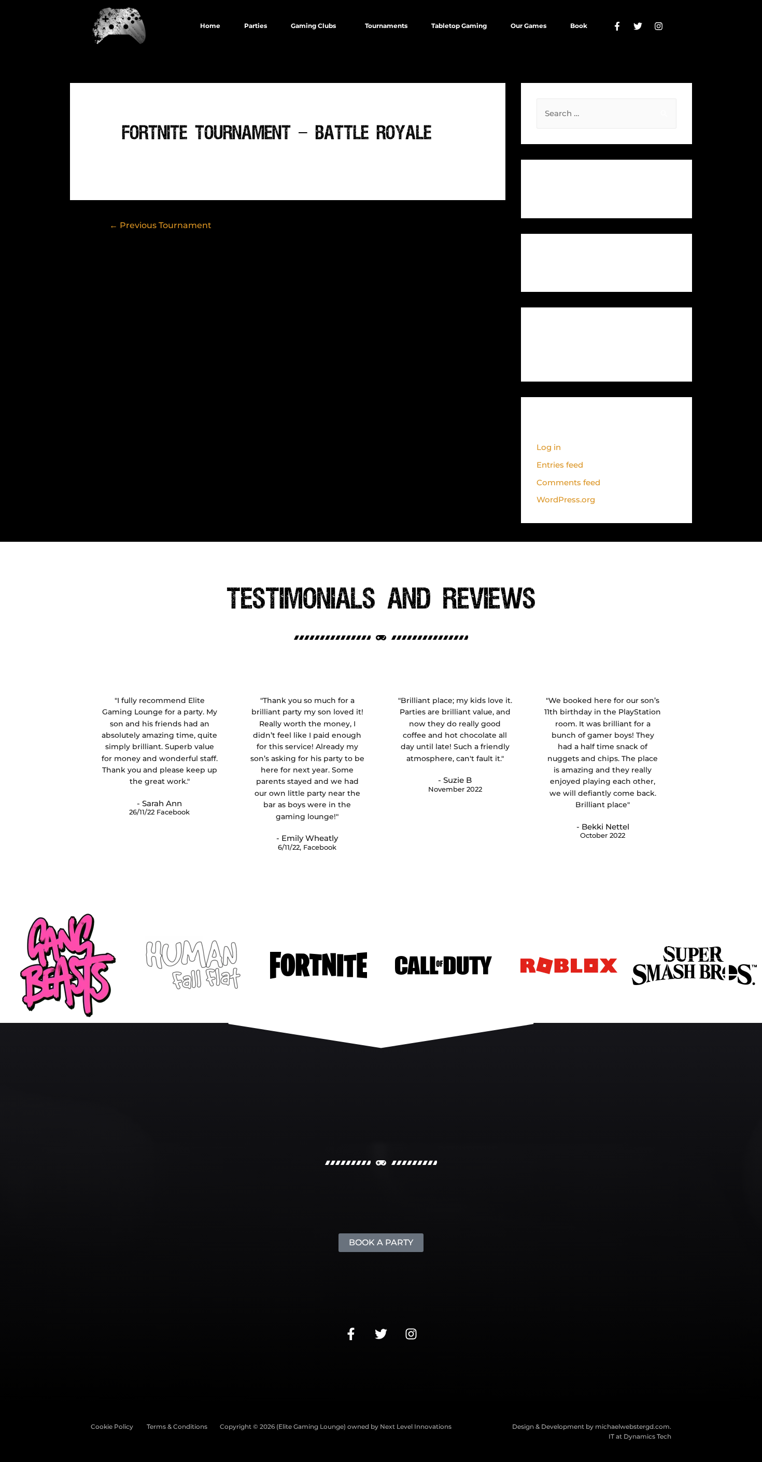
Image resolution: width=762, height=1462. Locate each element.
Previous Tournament (160, 225)
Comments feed (568, 482)
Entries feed (560, 465)
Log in (549, 447)
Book (578, 26)
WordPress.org (566, 499)
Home (210, 26)
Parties (255, 26)
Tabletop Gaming (459, 26)
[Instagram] (658, 26)
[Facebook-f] (617, 26)
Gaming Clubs (313, 26)
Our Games (528, 26)
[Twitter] (637, 26)
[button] (315, 25)
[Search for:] (606, 113)
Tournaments (386, 26)
